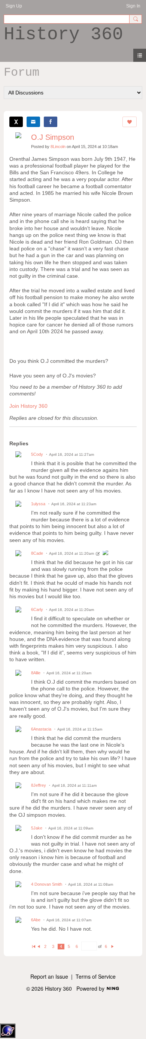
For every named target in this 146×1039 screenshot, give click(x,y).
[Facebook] (50, 122)
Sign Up (14, 6)
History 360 (63, 34)
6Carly (37, 609)
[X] (16, 122)
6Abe (35, 920)
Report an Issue (49, 976)
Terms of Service (96, 976)
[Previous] (39, 946)
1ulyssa (38, 504)
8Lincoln (58, 146)
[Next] (112, 946)
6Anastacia (41, 729)
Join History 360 (28, 406)
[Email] (33, 122)
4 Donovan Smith (46, 884)
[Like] (129, 122)
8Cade (37, 553)
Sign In (133, 6)
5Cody (37, 454)
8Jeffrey (38, 785)
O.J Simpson (52, 137)
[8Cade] (106, 554)
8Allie (35, 673)
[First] (33, 946)
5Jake (36, 828)
